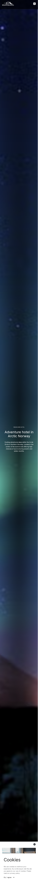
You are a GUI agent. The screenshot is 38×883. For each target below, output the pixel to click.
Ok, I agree (7, 877)
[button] (34, 3)
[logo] (8, 4)
